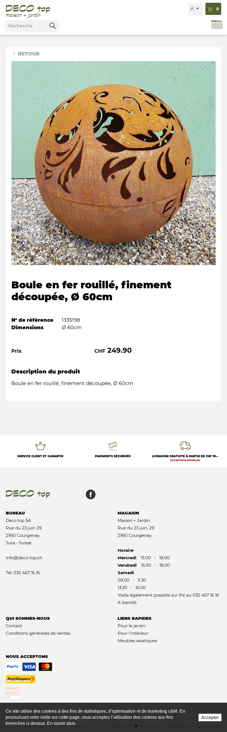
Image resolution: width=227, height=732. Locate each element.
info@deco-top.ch (24, 557)
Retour (28, 54)
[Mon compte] (195, 9)
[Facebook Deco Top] (89, 497)
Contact (14, 625)
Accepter (210, 717)
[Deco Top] (28, 9)
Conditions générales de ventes (38, 633)
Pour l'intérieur (133, 633)
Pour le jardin (131, 625)
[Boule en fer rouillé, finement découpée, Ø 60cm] (113, 163)
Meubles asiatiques (137, 640)
